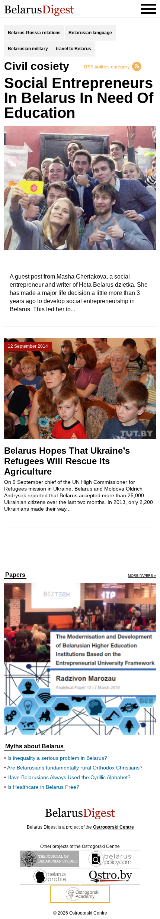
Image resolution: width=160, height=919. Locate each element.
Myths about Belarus (34, 746)
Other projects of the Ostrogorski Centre (80, 846)
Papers (15, 575)
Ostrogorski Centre (113, 827)
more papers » (142, 576)
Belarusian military (28, 48)
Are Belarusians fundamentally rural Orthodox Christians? (75, 768)
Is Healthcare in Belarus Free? (43, 787)
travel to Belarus (73, 48)
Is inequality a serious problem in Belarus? (57, 758)
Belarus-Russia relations (34, 32)
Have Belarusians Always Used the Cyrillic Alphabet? (69, 777)
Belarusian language (90, 32)
